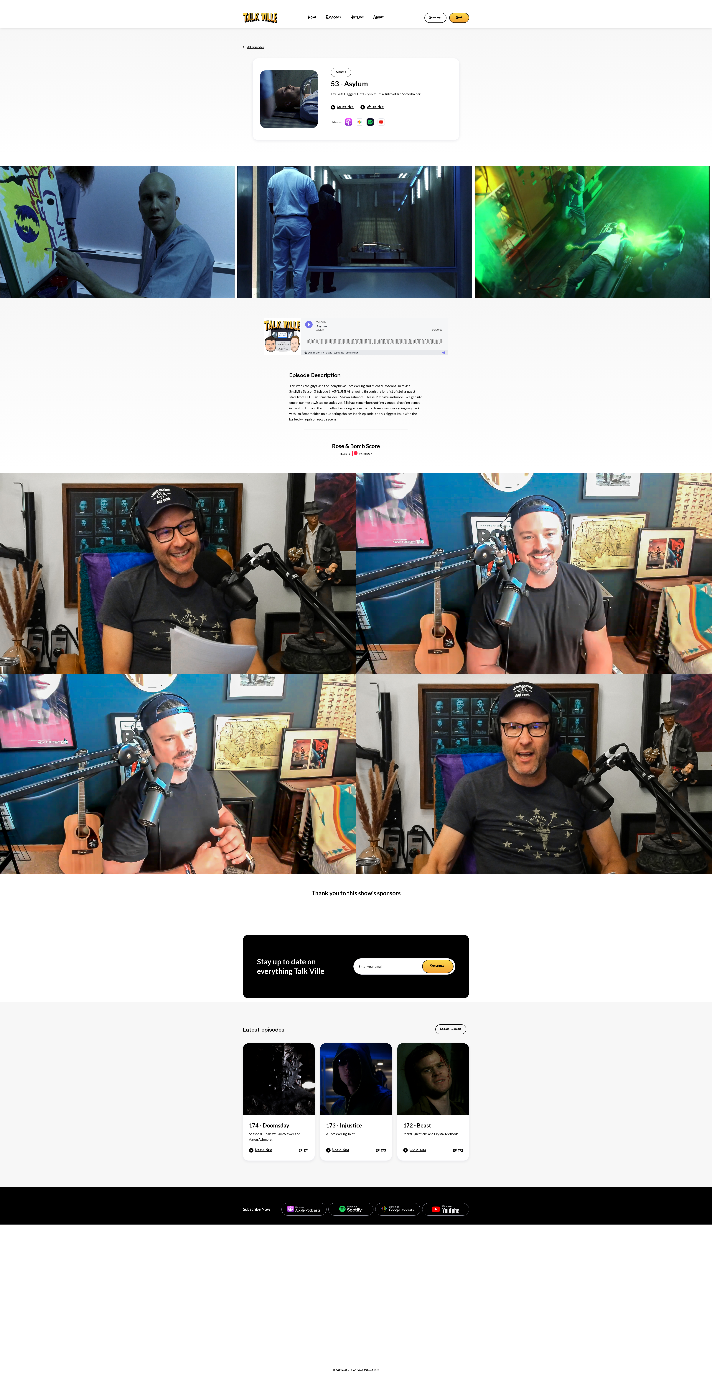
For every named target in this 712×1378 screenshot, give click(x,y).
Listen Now (345, 107)
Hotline (357, 18)
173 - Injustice (453, 1315)
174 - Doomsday (455, 1302)
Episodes (333, 18)
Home (312, 18)
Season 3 (341, 72)
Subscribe (435, 17)
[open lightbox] (289, 99)
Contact (249, 1330)
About (378, 18)
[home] (260, 18)
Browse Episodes (451, 1029)
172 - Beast (451, 1328)
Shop (459, 17)
